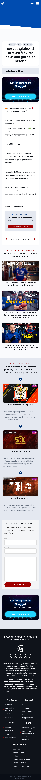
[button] (36, 71)
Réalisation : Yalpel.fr (20, 778)
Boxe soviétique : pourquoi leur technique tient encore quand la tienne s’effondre (20, 315)
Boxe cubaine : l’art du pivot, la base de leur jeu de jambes (20, 284)
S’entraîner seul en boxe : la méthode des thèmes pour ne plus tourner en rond (20, 347)
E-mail (6, 547)
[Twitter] (25, 656)
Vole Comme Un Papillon (20, 405)
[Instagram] (20, 656)
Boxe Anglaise (28, 44)
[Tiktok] (30, 656)
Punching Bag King (20, 498)
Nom (6, 538)
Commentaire (10, 556)
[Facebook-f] (10, 656)
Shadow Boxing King (20, 451)
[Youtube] (15, 656)
